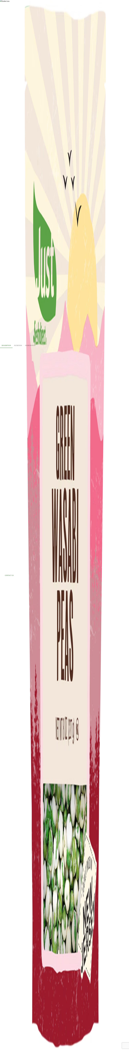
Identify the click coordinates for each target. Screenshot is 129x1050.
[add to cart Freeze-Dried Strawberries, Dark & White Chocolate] (5, 419)
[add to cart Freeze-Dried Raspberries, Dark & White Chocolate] (5, 467)
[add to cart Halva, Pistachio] (5, 381)
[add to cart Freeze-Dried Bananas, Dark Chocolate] (5, 515)
